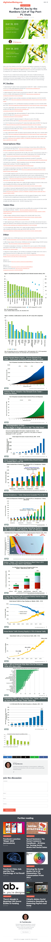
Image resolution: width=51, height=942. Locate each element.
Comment (5, 781)
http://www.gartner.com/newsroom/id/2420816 (29, 120)
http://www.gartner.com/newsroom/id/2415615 (19, 243)
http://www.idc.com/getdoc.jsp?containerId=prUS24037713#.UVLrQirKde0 (23, 156)
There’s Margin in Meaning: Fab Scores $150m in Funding (12, 901)
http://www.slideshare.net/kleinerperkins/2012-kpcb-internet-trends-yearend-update (28, 105)
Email (4, 798)
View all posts (25, 932)
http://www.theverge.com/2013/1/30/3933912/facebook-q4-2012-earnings (23, 124)
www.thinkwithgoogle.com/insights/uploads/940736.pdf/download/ (32, 160)
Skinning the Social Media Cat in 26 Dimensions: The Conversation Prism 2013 (35, 873)
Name (4, 793)
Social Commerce (25, 5)
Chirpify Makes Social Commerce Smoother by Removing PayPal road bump (36, 902)
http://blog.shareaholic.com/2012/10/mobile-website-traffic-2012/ (21, 239)
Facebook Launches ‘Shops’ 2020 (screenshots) (11, 841)
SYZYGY (6, 68)
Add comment (20, 17)
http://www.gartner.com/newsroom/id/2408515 (22, 261)
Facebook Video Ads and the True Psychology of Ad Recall (14, 871)
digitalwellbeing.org (12, 2)
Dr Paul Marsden (18, 764)
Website (5, 803)
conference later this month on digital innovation (19, 68)
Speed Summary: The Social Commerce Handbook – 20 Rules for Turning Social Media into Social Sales (36, 843)
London (22, 939)
